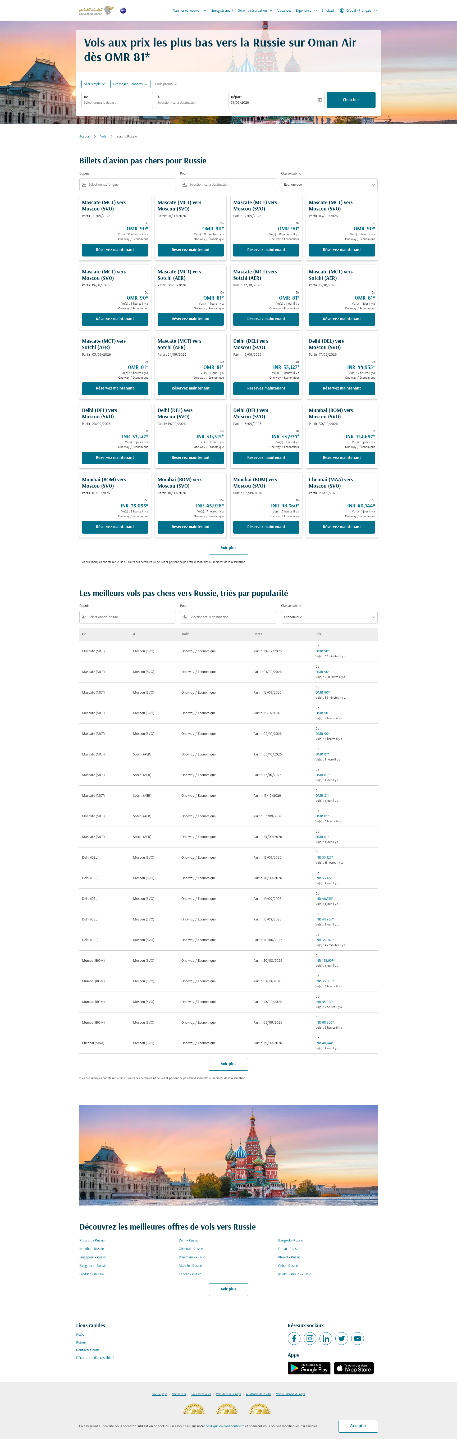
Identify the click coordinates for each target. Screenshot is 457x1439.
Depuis (84, 174)
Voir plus (228, 1289)
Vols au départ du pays (290, 1394)
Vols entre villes (201, 1394)
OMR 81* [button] (127, 58)
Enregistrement (222, 11)
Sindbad (328, 11)
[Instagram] (310, 1338)
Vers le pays (159, 1394)
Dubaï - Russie (288, 1249)
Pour (183, 174)
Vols (103, 137)
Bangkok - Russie (290, 1241)
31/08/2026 (240, 103)
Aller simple (92, 84)
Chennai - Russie (191, 1249)
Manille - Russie (190, 1266)
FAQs (80, 1335)
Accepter (358, 1426)
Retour (81, 1343)
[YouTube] (357, 1338)
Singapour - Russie (92, 1257)
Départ (236, 97)
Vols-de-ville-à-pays (228, 1394)
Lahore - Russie (190, 1274)
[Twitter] (341, 1338)
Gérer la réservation (256, 10)
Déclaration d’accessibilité (95, 1358)
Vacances (284, 11)
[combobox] (117, 103)
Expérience (307, 10)
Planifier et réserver (190, 10)
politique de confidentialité (225, 1426)
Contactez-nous (87, 1350)
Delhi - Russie (188, 1241)
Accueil (84, 137)
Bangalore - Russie (92, 1266)
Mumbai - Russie (91, 1249)
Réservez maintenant (115, 250)
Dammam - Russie (192, 1257)
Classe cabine (291, 174)
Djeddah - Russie (91, 1274)
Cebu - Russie (288, 1266)
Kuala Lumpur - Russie (294, 1274)
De (86, 97)
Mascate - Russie (91, 1241)
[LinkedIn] (325, 1338)
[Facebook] (294, 1338)
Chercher (351, 100)
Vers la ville (179, 1394)
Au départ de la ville (258, 1394)
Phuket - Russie (289, 1257)
